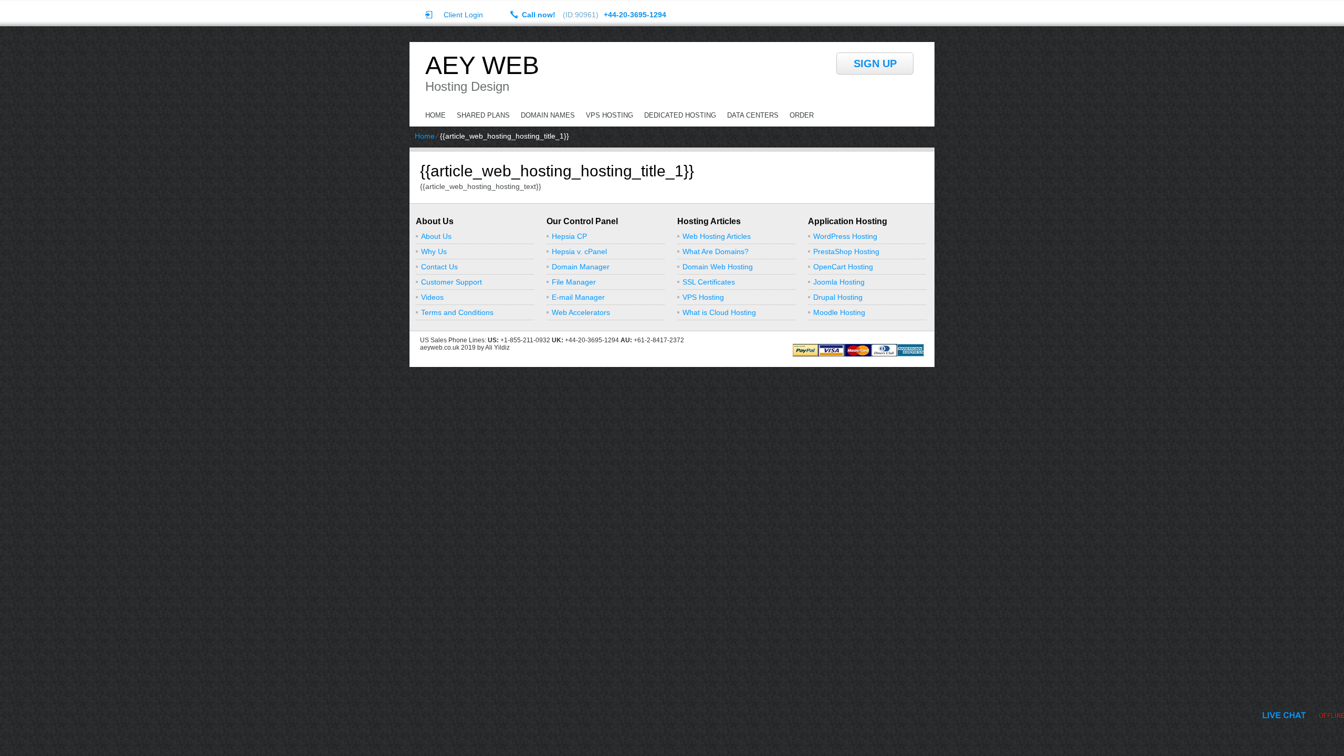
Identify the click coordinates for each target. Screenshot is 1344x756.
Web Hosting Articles (716, 236)
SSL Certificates (708, 282)
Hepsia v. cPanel (579, 251)
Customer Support (451, 282)
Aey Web (482, 65)
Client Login (463, 14)
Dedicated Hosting (680, 115)
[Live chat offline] (1303, 715)
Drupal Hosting (838, 297)
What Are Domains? (715, 251)
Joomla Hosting (839, 282)
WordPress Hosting (845, 236)
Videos (432, 297)
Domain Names (548, 115)
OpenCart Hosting (843, 266)
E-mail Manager (578, 297)
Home (435, 115)
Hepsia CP (569, 236)
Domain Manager (581, 266)
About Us (436, 236)
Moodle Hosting (839, 312)
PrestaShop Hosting (846, 251)
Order (802, 115)
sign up (875, 63)
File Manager (574, 282)
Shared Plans (483, 115)
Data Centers (753, 115)
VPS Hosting (609, 115)
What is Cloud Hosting (719, 312)
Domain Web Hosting (717, 266)
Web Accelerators (581, 312)
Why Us (434, 251)
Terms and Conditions (457, 312)
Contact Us (439, 266)
